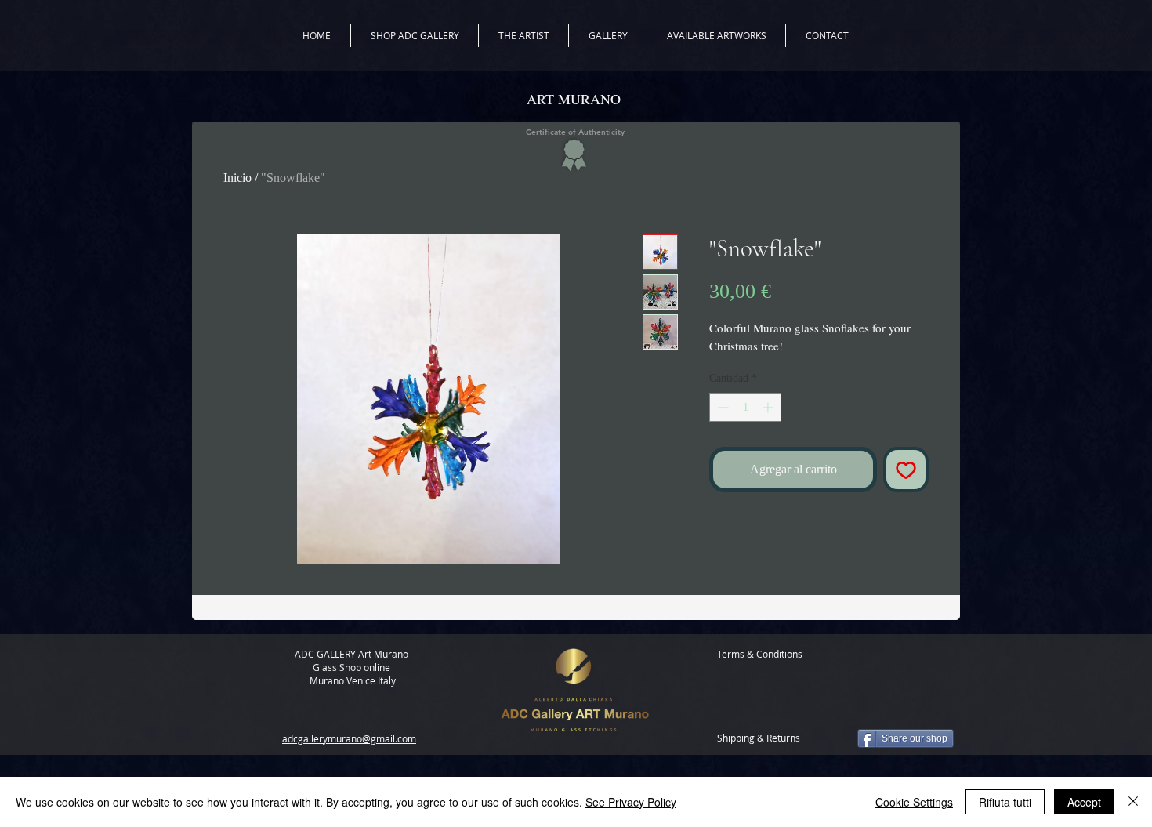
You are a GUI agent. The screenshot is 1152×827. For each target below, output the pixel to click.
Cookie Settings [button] (914, 802)
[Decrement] (721, 407)
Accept (1084, 802)
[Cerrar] (1133, 801)
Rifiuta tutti (1005, 802)
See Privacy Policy (630, 802)
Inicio (237, 177)
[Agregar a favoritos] (906, 469)
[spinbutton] (745, 407)
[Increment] (769, 407)
